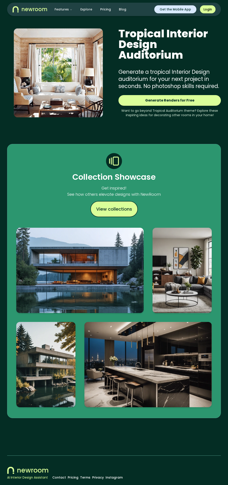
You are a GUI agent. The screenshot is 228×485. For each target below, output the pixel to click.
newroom (33, 470)
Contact (59, 477)
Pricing (105, 9)
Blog (122, 9)
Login (208, 9)
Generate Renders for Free (169, 100)
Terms (85, 477)
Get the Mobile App (175, 9)
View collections (114, 209)
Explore (86, 9)
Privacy (98, 477)
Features (62, 9)
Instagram (114, 477)
